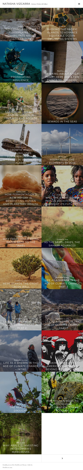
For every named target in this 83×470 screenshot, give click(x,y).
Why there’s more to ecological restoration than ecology (62, 406)
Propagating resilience (21, 79)
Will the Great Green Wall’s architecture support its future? (62, 201)
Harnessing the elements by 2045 (62, 161)
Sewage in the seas (62, 121)
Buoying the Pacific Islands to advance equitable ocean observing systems (62, 34)
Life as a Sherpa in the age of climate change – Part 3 (62, 283)
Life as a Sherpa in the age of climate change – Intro (21, 366)
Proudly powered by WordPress (12, 465)
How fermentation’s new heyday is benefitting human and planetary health (20, 199)
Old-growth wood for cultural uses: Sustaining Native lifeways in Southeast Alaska (21, 156)
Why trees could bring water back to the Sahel (21, 242)
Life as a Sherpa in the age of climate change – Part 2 (21, 325)
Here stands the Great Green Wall (21, 285)
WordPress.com (7, 467)
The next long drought (21, 409)
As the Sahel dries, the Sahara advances (62, 244)
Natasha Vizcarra (16, 3)
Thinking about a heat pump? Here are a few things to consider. (62, 77)
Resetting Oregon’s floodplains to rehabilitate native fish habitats (20, 34)
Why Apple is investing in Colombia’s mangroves (20, 448)
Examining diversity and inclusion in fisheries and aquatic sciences (21, 116)
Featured (21, 26)
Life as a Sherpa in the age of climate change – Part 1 (62, 325)
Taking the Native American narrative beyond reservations (62, 366)
